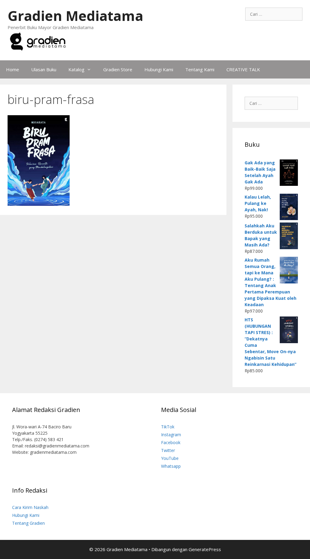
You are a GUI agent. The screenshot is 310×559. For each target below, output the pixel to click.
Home (12, 69)
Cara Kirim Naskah (30, 507)
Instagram (171, 434)
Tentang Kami (199, 69)
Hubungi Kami (158, 69)
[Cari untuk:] (273, 14)
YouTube (170, 458)
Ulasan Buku (43, 69)
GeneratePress (205, 549)
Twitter (168, 450)
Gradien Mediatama (75, 15)
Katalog (76, 69)
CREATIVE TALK (243, 69)
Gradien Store (117, 69)
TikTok (167, 427)
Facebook (170, 442)
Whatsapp (171, 466)
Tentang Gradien (28, 523)
